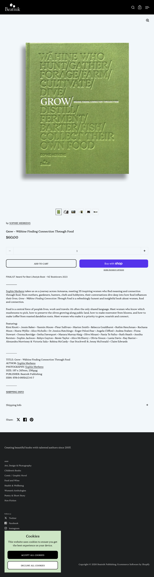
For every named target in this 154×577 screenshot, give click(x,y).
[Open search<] (133, 7)
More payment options (114, 270)
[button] (144, 250)
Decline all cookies (33, 565)
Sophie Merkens (15, 291)
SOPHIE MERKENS (20, 223)
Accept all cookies (32, 555)
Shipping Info (13, 405)
